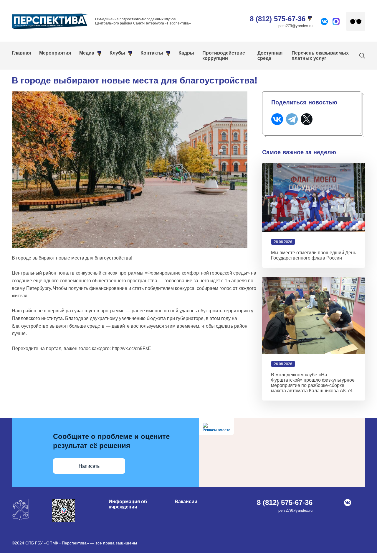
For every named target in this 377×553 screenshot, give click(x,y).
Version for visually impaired (355, 21)
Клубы (117, 52)
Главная (21, 52)
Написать (89, 466)
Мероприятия (55, 52)
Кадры (186, 52)
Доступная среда (269, 55)
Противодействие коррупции (223, 55)
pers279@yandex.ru (295, 26)
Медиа (86, 52)
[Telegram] (292, 119)
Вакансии (186, 501)
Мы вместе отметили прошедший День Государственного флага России (313, 255)
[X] (306, 119)
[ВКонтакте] (277, 119)
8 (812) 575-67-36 (277, 19)
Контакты (151, 52)
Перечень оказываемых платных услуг (320, 55)
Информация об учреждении (128, 504)
